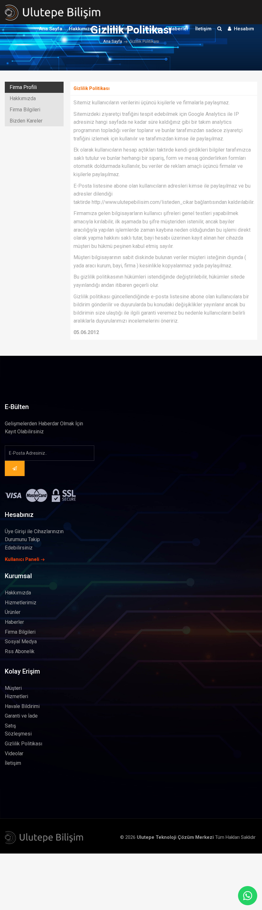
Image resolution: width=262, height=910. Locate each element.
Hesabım (242, 29)
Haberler (178, 29)
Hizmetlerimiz (20, 603)
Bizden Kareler (26, 121)
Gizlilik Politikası (23, 744)
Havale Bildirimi (22, 706)
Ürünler (153, 29)
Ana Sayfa (50, 29)
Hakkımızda (82, 29)
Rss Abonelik (20, 651)
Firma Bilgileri (25, 110)
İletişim (203, 29)
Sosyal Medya (21, 641)
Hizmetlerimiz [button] (118, 29)
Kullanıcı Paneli (22, 559)
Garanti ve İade (21, 716)
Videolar (14, 753)
